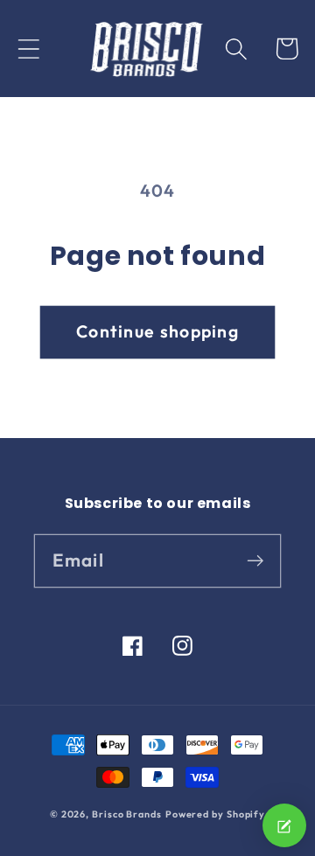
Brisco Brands (127, 814)
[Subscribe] (255, 560)
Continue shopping (157, 331)
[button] (28, 48)
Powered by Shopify (215, 814)
